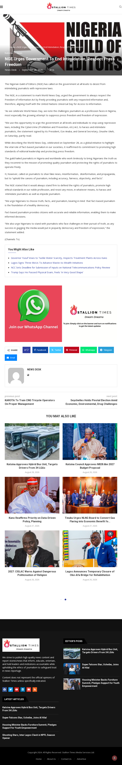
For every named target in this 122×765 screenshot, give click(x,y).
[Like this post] (27, 350)
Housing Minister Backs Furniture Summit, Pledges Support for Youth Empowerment (100, 683)
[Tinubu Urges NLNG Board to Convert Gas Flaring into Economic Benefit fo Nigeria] (90, 495)
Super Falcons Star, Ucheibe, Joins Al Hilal (24, 717)
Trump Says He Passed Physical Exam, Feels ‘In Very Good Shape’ (47, 272)
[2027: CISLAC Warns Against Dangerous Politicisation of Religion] (32, 548)
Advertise (81, 759)
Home (12, 47)
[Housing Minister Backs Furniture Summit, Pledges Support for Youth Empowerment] (71, 684)
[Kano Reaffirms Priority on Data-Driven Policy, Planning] (32, 495)
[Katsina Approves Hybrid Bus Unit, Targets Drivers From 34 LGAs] (32, 441)
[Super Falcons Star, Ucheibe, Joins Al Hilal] (71, 668)
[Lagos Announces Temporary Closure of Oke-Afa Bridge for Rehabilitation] (90, 548)
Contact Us (66, 759)
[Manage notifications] (114, 758)
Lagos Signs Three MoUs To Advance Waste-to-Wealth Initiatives (47, 262)
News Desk (11, 69)
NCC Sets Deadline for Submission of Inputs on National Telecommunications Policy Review (60, 267)
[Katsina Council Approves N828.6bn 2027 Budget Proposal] (90, 441)
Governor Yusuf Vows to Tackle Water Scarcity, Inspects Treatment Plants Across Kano (59, 257)
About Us (51, 759)
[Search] (120, 7)
